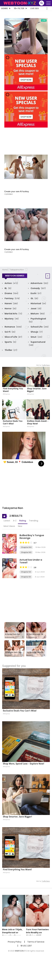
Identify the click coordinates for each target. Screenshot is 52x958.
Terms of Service (35, 941)
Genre (4, 8)
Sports (10, 342)
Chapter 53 (26, 577)
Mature (37, 313)
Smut (36, 336)
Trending (33, 520)
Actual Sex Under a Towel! (30, 561)
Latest (7, 520)
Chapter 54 (26, 572)
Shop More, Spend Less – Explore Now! (23, 763)
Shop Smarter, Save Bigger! (37, 389)
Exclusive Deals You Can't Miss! (13, 422)
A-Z (14, 520)
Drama (11, 293)
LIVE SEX (34, 8)
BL (7, 288)
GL (34, 298)
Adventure (39, 283)
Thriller (10, 350)
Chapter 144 (26, 547)
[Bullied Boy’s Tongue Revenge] (9, 543)
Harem (11, 303)
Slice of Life (13, 336)
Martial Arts (13, 313)
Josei (35, 308)
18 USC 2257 (26, 945)
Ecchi (35, 293)
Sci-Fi (9, 331)
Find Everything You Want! (13, 389)
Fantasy (12, 298)
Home (5, 269)
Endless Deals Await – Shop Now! (38, 422)
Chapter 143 (26, 552)
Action (11, 283)
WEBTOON (19, 951)
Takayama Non (17, 269)
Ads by (43, 365)
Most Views (9, 526)
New (20, 526)
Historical (38, 303)
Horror (10, 308)
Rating (22, 520)
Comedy (38, 288)
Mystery (11, 318)
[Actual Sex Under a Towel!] (9, 568)
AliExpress (6, 394)
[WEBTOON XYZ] (19, 2)
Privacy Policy (14, 941)
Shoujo (36, 331)
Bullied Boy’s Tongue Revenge (31, 537)
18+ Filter (19, 8)
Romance (13, 326)
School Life (39, 326)
